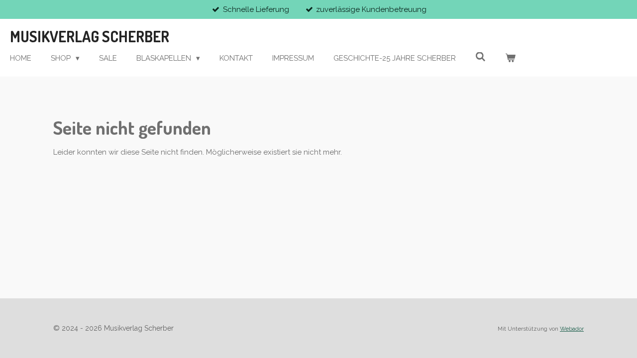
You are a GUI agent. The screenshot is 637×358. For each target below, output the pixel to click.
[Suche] (480, 57)
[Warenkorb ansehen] (510, 58)
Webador (572, 328)
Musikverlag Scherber (89, 36)
